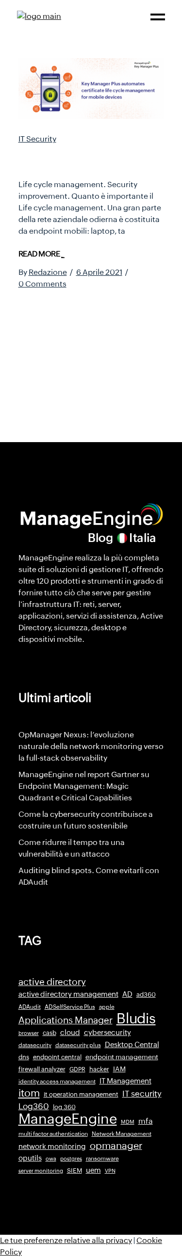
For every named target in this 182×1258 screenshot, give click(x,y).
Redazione (48, 272)
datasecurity (34, 1045)
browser (28, 1033)
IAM (119, 1069)
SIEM (74, 1170)
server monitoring (40, 1171)
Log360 (33, 1106)
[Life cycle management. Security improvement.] (91, 88)
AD (127, 994)
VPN (110, 1171)
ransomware (102, 1158)
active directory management (68, 994)
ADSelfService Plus (70, 1006)
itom (29, 1093)
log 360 (64, 1107)
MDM (127, 1122)
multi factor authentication (53, 1134)
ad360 (146, 994)
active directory (52, 982)
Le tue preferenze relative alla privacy (66, 1240)
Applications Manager (65, 1020)
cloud (70, 1032)
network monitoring (52, 1146)
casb (49, 1032)
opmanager (116, 1145)
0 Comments (42, 283)
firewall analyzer (42, 1069)
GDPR (77, 1069)
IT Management (125, 1081)
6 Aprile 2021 (99, 272)
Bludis (136, 1018)
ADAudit (29, 1006)
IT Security (37, 138)
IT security (142, 1094)
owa (51, 1159)
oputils (30, 1158)
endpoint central (57, 1057)
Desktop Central (132, 1045)
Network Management (121, 1134)
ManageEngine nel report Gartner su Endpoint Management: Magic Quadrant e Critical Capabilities (83, 786)
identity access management (57, 1081)
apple (107, 1006)
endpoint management (121, 1057)
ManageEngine (67, 1119)
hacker (99, 1069)
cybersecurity (107, 1032)
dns (23, 1057)
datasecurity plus (78, 1045)
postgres (71, 1159)
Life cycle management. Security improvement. (85, 158)
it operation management (81, 1094)
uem (93, 1170)
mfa (145, 1121)
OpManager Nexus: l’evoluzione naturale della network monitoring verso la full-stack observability (91, 746)
